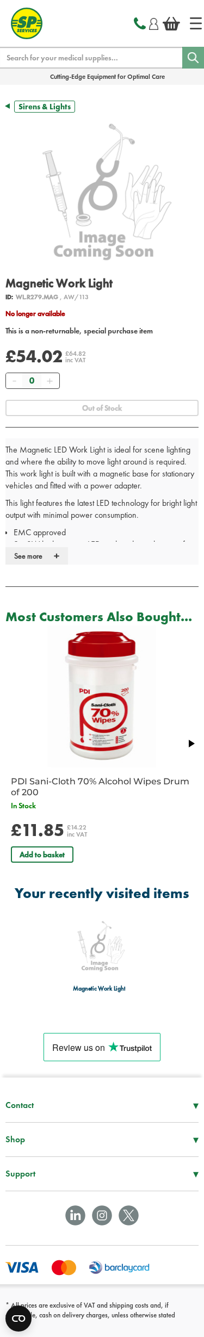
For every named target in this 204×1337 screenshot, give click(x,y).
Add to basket (42, 854)
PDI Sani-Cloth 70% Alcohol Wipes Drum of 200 (100, 786)
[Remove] (14, 380)
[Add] (49, 380)
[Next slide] (191, 743)
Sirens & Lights (44, 107)
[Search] (193, 58)
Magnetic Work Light (99, 989)
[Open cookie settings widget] (18, 1318)
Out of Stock (102, 408)
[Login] (153, 22)
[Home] (195, 23)
